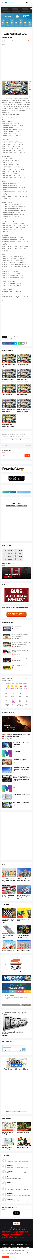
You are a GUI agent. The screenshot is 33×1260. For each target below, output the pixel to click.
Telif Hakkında (16, 751)
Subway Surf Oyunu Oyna (8, 950)
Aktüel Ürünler (6, 666)
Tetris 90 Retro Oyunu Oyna (7, 936)
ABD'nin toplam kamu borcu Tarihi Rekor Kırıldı (23, 879)
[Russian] (20, 505)
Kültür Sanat (6, 643)
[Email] (23, 343)
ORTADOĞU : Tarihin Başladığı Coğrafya (7, 1133)
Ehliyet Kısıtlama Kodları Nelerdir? (21, 794)
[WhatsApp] (19, 343)
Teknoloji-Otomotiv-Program (9, 338)
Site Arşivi (15, 786)
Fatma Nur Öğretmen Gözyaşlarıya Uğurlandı (21, 658)
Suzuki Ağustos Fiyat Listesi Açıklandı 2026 (23, 395)
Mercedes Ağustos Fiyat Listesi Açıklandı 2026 (23, 410)
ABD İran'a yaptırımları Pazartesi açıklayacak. (8, 896)
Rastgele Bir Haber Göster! (16, 614)
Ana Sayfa (5, 31)
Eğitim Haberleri (7, 658)
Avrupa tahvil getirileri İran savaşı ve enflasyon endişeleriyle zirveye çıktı (8, 880)
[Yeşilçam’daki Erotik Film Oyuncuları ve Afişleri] (7, 762)
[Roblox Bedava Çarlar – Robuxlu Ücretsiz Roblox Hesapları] (7, 805)
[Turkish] (25, 505)
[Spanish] (23, 505)
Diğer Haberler (6, 635)
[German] (12, 505)
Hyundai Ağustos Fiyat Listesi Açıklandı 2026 (8, 380)
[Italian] (15, 505)
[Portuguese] (17, 505)
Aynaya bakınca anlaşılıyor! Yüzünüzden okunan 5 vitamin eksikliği (20, 635)
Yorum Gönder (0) (16, 439)
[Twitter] (15, 343)
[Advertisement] (16, 61)
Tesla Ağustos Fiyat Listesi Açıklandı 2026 (8, 395)
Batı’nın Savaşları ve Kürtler (22, 1148)
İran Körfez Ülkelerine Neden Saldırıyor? (7, 1148)
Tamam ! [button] (5, 1257)
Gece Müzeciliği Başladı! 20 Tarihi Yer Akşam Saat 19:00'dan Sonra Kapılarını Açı (21, 643)
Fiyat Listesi (12, 31)
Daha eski (28, 445)
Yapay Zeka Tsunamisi (16, 626)
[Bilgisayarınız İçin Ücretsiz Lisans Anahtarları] (7, 737)
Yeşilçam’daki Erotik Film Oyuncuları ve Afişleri (19, 760)
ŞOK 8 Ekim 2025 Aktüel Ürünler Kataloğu (20, 666)
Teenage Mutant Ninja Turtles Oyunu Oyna (23, 936)
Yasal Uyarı (27, 1244)
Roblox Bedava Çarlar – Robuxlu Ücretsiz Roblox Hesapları (21, 803)
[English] (7, 505)
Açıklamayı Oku (18, 1253)
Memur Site (11, 1247)
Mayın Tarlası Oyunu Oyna (24, 950)
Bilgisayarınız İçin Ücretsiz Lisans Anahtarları (21, 735)
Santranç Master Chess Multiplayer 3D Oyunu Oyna (8, 920)
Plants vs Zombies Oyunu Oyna (23, 919)
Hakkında (12, 1244)
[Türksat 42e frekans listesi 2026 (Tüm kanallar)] (7, 745)
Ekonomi (5, 651)
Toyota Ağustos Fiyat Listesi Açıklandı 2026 (23, 365)
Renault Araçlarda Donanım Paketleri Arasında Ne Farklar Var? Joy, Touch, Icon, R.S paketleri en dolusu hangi (21, 778)
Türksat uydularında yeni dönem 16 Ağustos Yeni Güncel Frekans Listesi (21, 769)
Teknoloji (5, 627)
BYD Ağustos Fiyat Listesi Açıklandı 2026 (8, 410)
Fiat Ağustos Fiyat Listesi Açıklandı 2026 (8, 365)
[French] (10, 505)
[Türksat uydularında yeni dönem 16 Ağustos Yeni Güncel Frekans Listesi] (7, 770)
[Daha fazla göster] (26, 343)
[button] (2, 2)
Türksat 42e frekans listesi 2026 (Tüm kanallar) (21, 743)
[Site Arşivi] (7, 788)
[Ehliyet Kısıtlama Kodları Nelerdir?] (7, 797)
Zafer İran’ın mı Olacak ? (23, 1132)
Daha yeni (4, 445)
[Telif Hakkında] (7, 753)
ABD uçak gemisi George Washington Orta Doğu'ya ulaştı (23, 897)
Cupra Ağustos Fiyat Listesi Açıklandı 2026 (23, 380)
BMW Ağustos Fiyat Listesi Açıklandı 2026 (8, 425)
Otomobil (16, 336)
